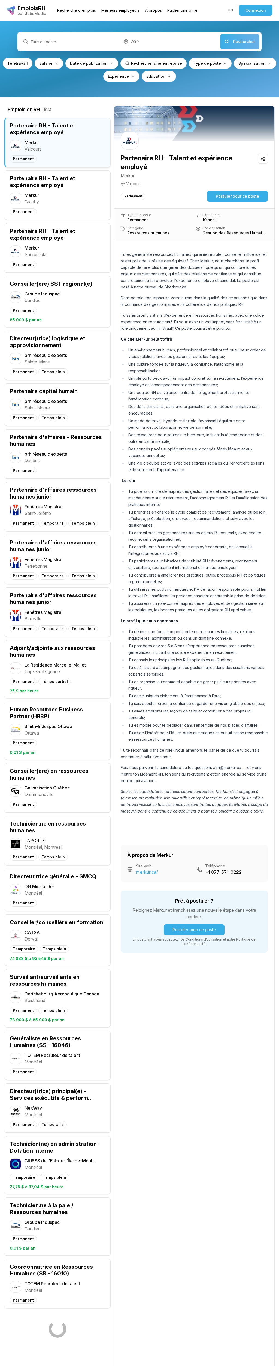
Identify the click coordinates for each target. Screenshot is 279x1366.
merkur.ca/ (147, 872)
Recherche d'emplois (76, 10)
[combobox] (169, 41)
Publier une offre (182, 10)
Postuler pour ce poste (237, 196)
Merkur (127, 175)
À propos (153, 10)
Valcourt (133, 183)
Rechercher (244, 41)
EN (230, 10)
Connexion (255, 10)
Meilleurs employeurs (120, 10)
